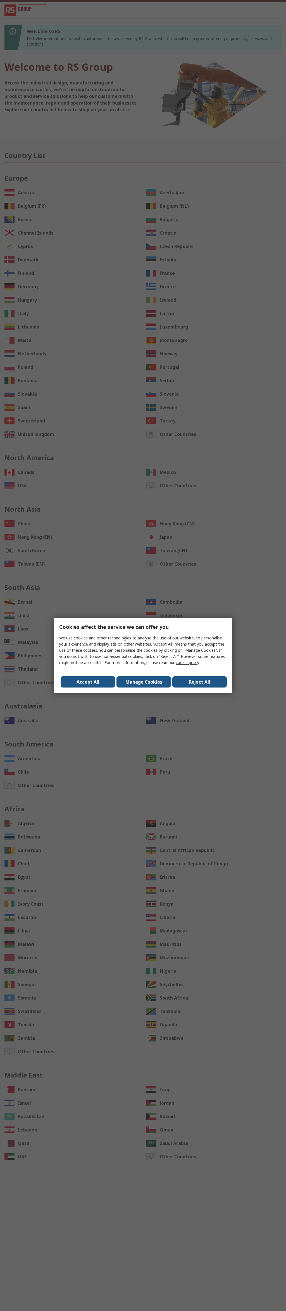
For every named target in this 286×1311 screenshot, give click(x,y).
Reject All (199, 682)
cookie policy (187, 662)
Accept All (88, 682)
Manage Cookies (143, 682)
